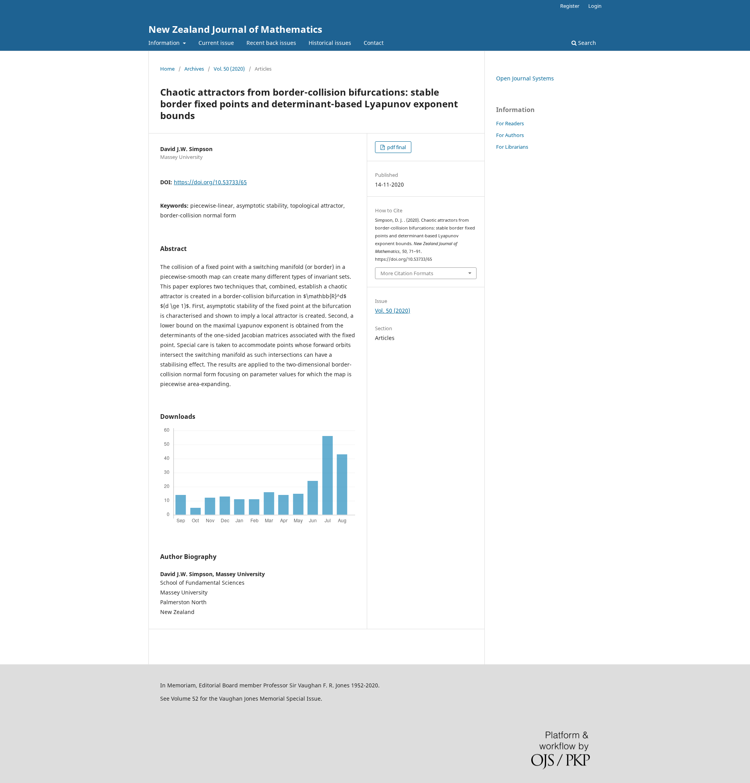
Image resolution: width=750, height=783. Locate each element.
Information (164, 42)
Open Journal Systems (525, 78)
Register (569, 5)
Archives (194, 68)
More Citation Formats (406, 273)
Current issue (216, 42)
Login (595, 5)
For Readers (510, 123)
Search (586, 42)
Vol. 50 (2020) (229, 68)
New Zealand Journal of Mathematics (235, 29)
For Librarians (512, 146)
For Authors (510, 135)
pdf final (396, 147)
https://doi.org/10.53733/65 (210, 182)
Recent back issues (271, 42)
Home (167, 68)
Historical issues (330, 42)
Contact (374, 42)
